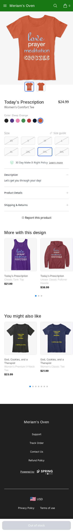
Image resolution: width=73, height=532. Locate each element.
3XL (45, 151)
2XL (28, 151)
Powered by (27, 471)
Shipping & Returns (16, 205)
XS (11, 140)
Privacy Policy (26, 507)
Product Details (13, 192)
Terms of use (47, 507)
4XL (62, 151)
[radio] (11, 141)
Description (11, 174)
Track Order (37, 442)
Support (36, 434)
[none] (57, 133)
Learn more (56, 162)
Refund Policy (36, 460)
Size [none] (7, 133)
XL (11, 151)
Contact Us (36, 451)
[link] (20, 254)
